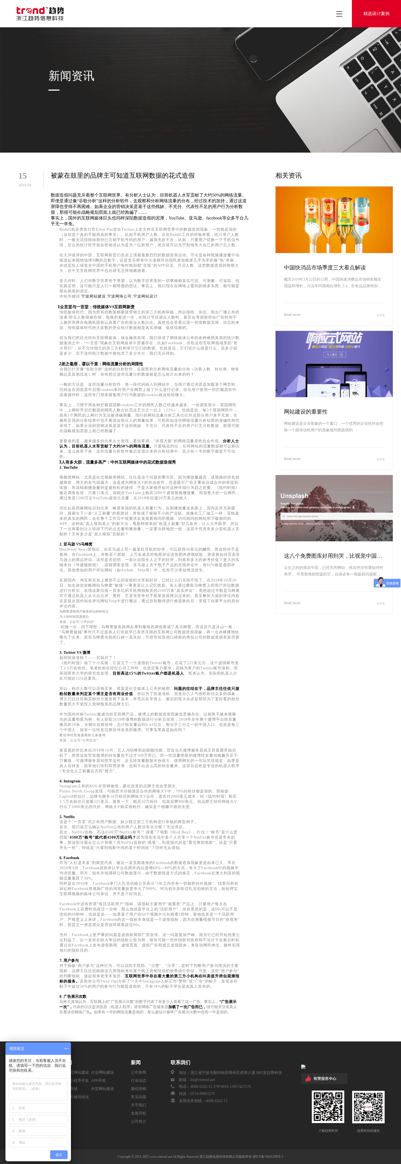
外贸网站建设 (102, 1089)
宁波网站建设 (93, 296)
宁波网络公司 (119, 296)
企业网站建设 (102, 1072)
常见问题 (138, 1097)
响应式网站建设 (75, 1072)
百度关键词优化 (75, 1097)
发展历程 (138, 1113)
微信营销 (138, 1089)
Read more (292, 315)
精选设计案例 (376, 13)
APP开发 (98, 1081)
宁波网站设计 (145, 296)
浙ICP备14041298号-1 (268, 1157)
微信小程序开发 (75, 1081)
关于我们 (138, 1105)
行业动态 (138, 1081)
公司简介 (138, 1122)
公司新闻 (138, 1072)
